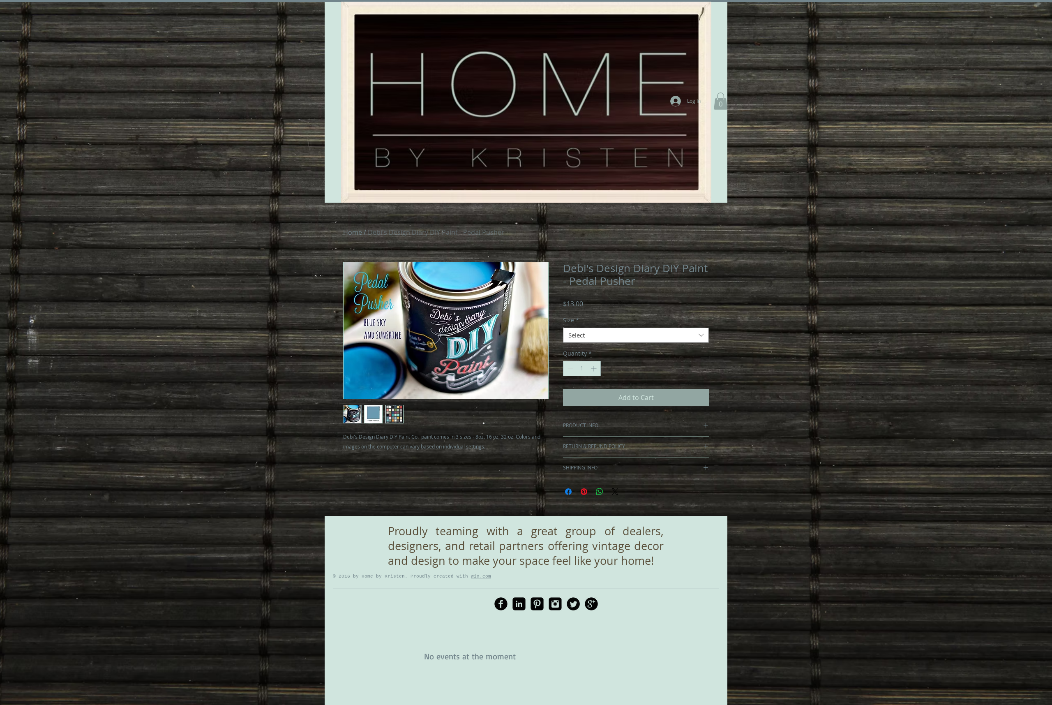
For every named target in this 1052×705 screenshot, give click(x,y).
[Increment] (594, 368)
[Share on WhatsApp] (599, 492)
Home (352, 232)
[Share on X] (615, 492)
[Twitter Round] (573, 603)
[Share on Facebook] (568, 492)
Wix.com (481, 576)
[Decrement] (569, 368)
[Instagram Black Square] (555, 603)
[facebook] (501, 603)
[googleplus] (591, 603)
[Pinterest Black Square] (537, 603)
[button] (720, 101)
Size (571, 320)
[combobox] (636, 335)
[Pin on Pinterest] (584, 492)
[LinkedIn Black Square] (519, 603)
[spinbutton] (581, 368)
